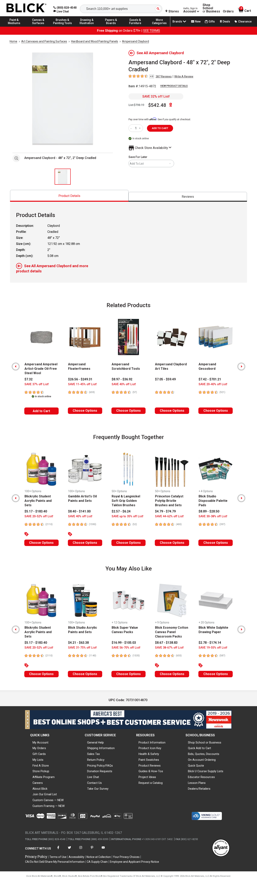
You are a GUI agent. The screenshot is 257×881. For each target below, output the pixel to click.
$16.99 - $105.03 (124, 643)
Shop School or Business (204, 742)
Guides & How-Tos (151, 771)
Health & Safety (149, 754)
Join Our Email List (45, 794)
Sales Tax (93, 754)
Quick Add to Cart (199, 748)
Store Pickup (41, 771)
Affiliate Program (44, 777)
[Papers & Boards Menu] (111, 26)
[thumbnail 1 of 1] (63, 177)
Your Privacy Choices (126, 857)
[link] (61, 11)
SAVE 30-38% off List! (213, 516)
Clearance (245, 21)
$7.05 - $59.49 (165, 379)
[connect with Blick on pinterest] (92, 850)
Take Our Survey (97, 788)
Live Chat (93, 777)
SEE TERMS (151, 31)
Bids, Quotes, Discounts (203, 754)
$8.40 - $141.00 (79, 511)
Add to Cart (41, 411)
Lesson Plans (197, 783)
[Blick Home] (26, 8)
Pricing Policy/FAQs (100, 765)
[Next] (241, 367)
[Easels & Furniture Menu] (135, 26)
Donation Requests (99, 771)
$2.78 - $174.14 (210, 643)
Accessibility (76, 857)
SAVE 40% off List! (124, 384)
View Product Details (174, 86)
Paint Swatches (149, 760)
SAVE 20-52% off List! (38, 516)
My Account (40, 742)
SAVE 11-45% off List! (82, 384)
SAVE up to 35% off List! (127, 516)
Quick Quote (196, 765)
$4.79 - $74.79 (165, 511)
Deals (226, 21)
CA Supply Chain (97, 861)
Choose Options (85, 410)
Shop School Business (211, 8)
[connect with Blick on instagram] (81, 850)
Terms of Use (57, 857)
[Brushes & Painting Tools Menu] (62, 26)
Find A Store (41, 765)
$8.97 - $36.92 (122, 379)
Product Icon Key (150, 748)
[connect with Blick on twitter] (69, 850)
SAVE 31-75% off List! (82, 647)
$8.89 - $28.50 (209, 511)
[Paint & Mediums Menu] (14, 26)
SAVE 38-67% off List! (169, 647)
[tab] (69, 196)
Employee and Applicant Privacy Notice (134, 861)
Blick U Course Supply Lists (205, 771)
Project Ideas (147, 777)
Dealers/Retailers (199, 788)
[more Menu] (159, 26)
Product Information (152, 742)
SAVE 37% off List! (36, 384)
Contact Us (94, 783)
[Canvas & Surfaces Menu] (38, 26)
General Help (95, 742)
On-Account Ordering (202, 760)
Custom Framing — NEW (49, 806)
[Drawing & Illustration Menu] (86, 26)
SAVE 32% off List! (156, 96)
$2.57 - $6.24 (121, 511)
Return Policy (95, 760)
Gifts (212, 21)
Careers (38, 783)
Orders (228, 11)
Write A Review (183, 76)
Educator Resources (201, 777)
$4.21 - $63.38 (78, 643)
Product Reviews (150, 765)
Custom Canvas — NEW (48, 800)
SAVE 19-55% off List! (213, 647)
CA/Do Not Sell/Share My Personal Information (55, 861)
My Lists (38, 760)
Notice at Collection (99, 857)
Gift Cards (39, 754)
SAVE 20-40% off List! (213, 384)
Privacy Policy (36, 857)
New (198, 21)
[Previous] (16, 367)
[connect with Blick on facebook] (58, 850)
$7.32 (28, 379)
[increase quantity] (140, 128)
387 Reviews (164, 76)
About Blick (40, 788)
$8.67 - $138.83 (166, 643)
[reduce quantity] (132, 128)
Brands (177, 21)
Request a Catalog (151, 783)
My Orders (39, 748)
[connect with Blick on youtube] (103, 850)
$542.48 (157, 105)
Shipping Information (101, 748)
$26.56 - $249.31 (80, 379)
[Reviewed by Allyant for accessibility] (221, 848)
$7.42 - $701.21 (210, 379)
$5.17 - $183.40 (35, 511)
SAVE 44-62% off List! (169, 516)
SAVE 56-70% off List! (126, 647)
